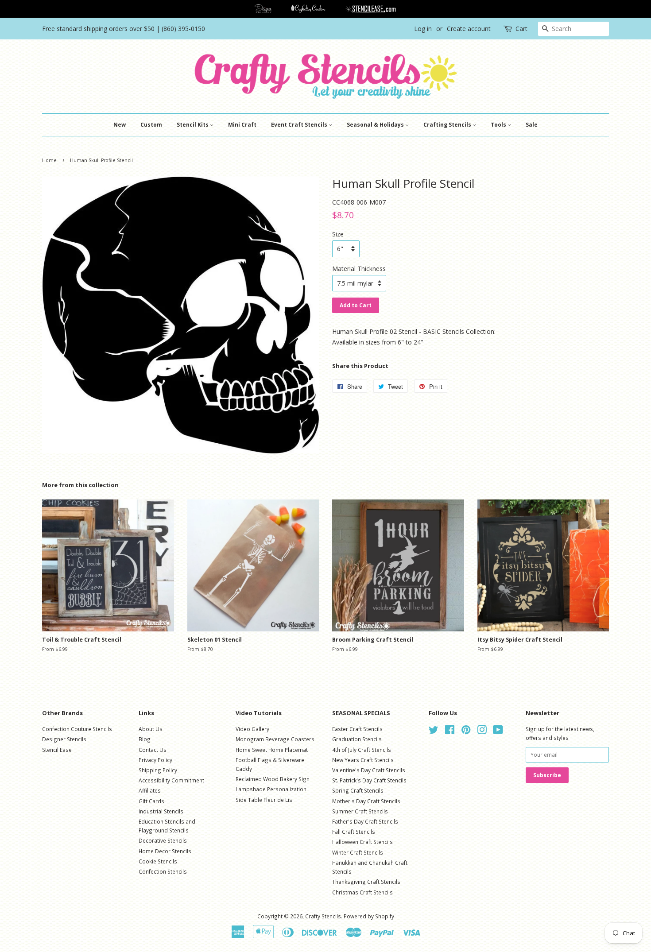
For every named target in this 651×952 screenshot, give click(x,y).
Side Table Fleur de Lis (264, 799)
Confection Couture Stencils (77, 728)
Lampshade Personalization (271, 789)
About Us (151, 728)
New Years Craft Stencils (363, 759)
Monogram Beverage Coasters (275, 739)
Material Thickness (359, 268)
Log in (423, 28)
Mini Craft (242, 124)
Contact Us (153, 749)
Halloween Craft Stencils (362, 841)
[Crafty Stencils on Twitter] (433, 731)
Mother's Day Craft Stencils (366, 801)
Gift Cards (151, 801)
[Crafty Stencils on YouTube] (498, 731)
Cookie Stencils (158, 861)
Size (338, 234)
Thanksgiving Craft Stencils (366, 881)
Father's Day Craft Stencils (365, 821)
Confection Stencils (163, 871)
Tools (499, 124)
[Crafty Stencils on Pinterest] (466, 731)
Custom (151, 124)
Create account (469, 28)
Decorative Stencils (163, 840)
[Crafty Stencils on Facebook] (450, 731)
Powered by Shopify (369, 916)
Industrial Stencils (161, 811)
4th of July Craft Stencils (361, 749)
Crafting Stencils (448, 124)
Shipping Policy (158, 770)
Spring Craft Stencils (358, 790)
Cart (521, 28)
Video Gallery (252, 728)
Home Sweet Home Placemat (272, 749)
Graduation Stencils (357, 739)
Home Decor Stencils (165, 851)
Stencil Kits (193, 124)
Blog (145, 739)
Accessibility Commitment (171, 780)
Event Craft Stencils (300, 124)
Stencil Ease (57, 749)
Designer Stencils (64, 739)
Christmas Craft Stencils (362, 892)
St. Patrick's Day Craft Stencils (369, 780)
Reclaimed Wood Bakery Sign (273, 778)
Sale (532, 124)
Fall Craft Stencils (353, 831)
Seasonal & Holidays (376, 124)
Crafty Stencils (323, 916)
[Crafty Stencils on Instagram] (482, 731)
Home (49, 160)
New (119, 124)
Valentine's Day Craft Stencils (368, 770)
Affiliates (150, 790)
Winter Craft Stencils (357, 852)
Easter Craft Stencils (357, 728)
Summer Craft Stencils (360, 811)
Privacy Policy (155, 759)
